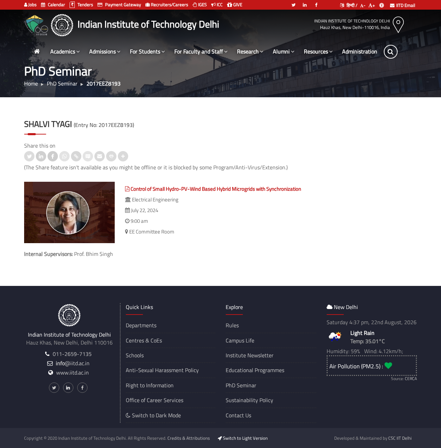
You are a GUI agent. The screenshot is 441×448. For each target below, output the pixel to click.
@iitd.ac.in (73, 363)
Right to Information (150, 385)
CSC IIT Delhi (400, 438)
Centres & (137, 340)
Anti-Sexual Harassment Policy (162, 370)
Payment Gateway (122, 4)
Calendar (56, 4)
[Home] (37, 51)
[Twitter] (293, 2)
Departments (141, 325)
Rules (232, 325)
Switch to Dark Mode (156, 415)
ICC (219, 4)
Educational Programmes (255, 370)
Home (31, 83)
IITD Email (405, 5)
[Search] (391, 52)
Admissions (102, 51)
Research (248, 51)
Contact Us (238, 415)
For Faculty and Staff (198, 51)
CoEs (156, 340)
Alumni (281, 51)
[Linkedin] (305, 2)
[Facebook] (316, 2)
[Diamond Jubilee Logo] (37, 24)
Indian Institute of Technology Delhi (352, 21)
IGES (202, 4)
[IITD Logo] (63, 24)
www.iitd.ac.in (72, 372)
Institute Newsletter (250, 355)
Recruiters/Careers (169, 4)
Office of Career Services (154, 400)
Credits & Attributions (188, 438)
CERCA (411, 378)
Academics (62, 51)
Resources (316, 51)
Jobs (32, 4)
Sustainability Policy (249, 400)
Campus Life (240, 340)
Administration (359, 51)
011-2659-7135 (72, 354)
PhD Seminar (241, 385)
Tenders (84, 4)
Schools (135, 355)
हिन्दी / (351, 5)
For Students (145, 51)
